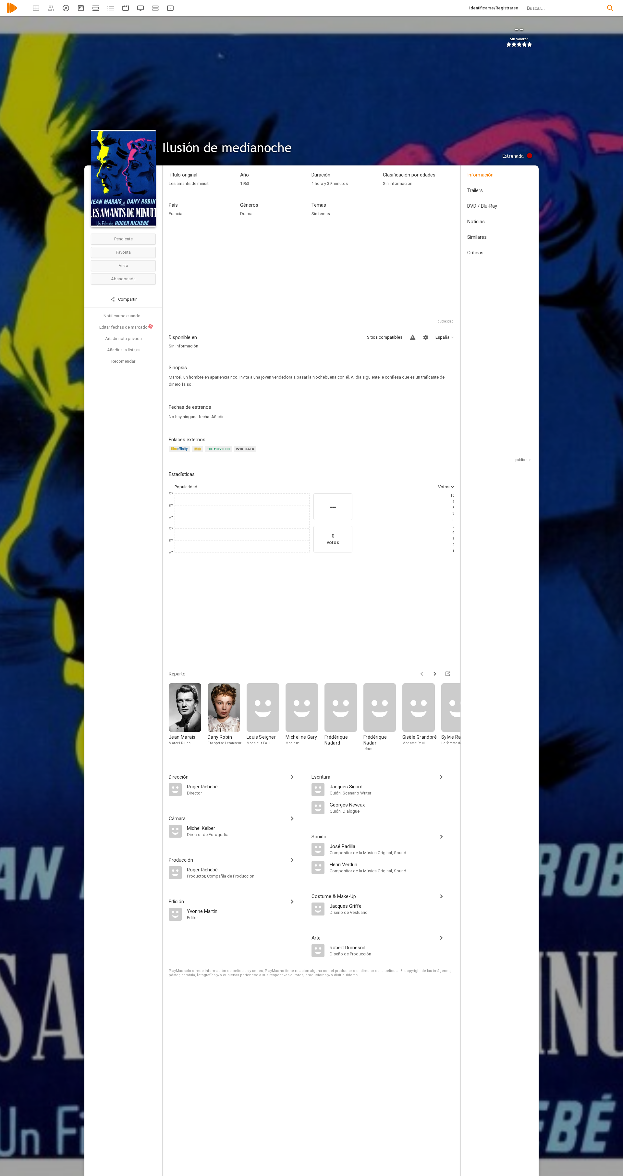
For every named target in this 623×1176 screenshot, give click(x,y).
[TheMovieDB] (219, 452)
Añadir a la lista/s (123, 349)
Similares (477, 237)
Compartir (127, 299)
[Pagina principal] (12, 12)
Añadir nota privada (123, 338)
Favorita (123, 252)
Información (480, 175)
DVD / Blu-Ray (482, 206)
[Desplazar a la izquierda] (421, 673)
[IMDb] (198, 452)
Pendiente (123, 238)
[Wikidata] (246, 452)
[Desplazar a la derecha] (434, 673)
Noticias (476, 221)
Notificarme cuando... (123, 315)
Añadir (217, 416)
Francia (175, 213)
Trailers (475, 190)
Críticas (475, 253)
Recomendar (123, 361)
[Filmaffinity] (180, 452)
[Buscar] (610, 8)
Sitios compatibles (384, 337)
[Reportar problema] (412, 337)
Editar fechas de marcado (126, 327)
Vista (123, 265)
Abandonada (123, 278)
